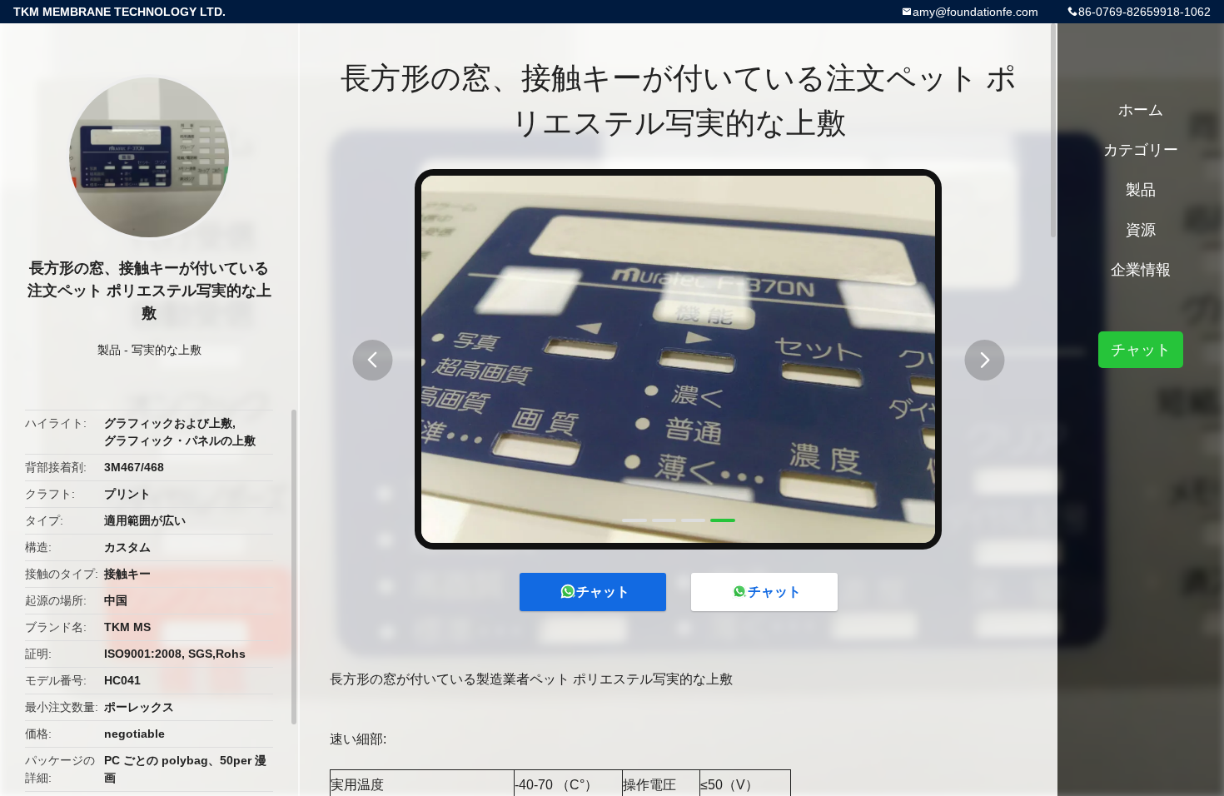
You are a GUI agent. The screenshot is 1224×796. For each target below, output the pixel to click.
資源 (1141, 229)
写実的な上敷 (167, 349)
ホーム (1140, 110)
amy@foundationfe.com (975, 11)
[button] (372, 360)
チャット (602, 592)
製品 (109, 349)
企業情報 (1141, 269)
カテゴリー (1140, 150)
